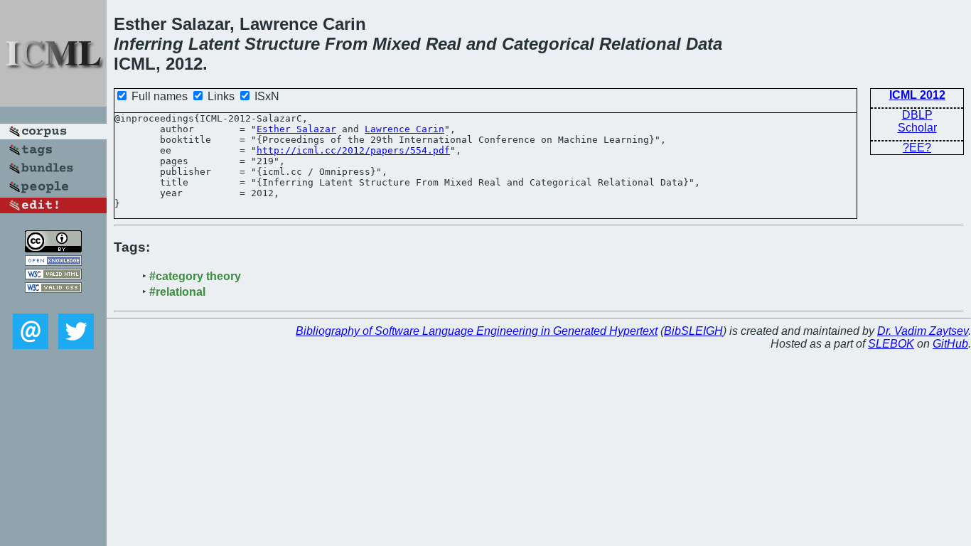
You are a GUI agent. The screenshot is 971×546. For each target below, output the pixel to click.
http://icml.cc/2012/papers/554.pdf (353, 150)
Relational (640, 43)
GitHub (950, 344)
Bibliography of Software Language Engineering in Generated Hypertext (477, 331)
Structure (282, 43)
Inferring (148, 43)
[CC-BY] (53, 248)
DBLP (917, 115)
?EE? (917, 147)
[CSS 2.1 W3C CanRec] (53, 303)
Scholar (917, 128)
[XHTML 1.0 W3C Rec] (53, 275)
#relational (177, 292)
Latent (214, 43)
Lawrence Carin (404, 129)
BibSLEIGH (693, 331)
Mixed (396, 43)
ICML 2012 (917, 95)
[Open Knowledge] (53, 262)
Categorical (548, 43)
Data (704, 43)
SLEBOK (891, 344)
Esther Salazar (296, 129)
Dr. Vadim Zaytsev (922, 331)
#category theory (195, 276)
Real (443, 43)
